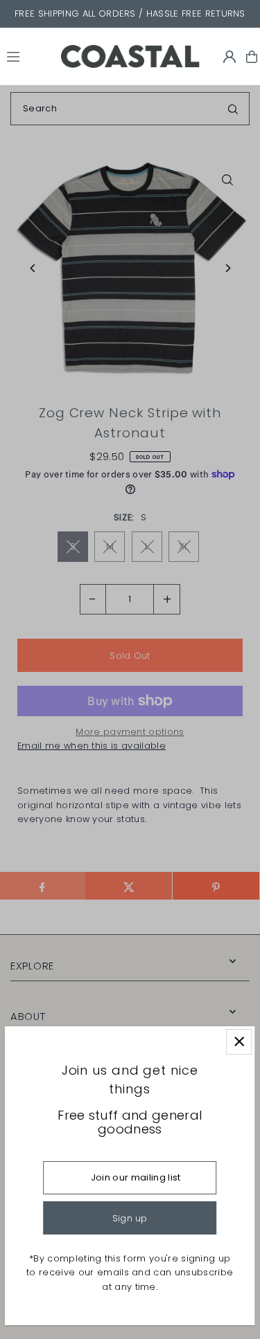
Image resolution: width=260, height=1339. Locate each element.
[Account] (229, 57)
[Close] (239, 1042)
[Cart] (251, 57)
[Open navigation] (27, 56)
